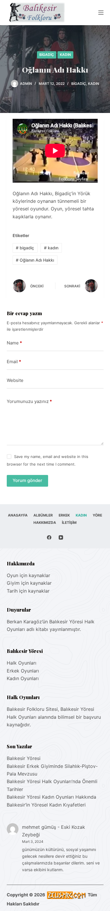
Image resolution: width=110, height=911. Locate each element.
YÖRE (97, 515)
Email (14, 361)
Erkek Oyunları (23, 671)
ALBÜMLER (43, 515)
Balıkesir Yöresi (23, 758)
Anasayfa (18, 515)
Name (14, 343)
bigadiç (25, 247)
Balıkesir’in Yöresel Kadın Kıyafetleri (46, 805)
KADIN (65, 54)
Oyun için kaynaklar (28, 575)
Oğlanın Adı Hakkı (35, 260)
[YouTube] (61, 537)
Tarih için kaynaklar (28, 591)
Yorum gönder (27, 480)
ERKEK (64, 515)
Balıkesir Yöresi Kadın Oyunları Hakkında (51, 797)
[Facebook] (49, 537)
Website (15, 380)
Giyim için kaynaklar (29, 583)
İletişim (69, 522)
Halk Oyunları (21, 663)
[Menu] (101, 12)
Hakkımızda (44, 522)
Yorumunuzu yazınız (29, 401)
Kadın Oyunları (23, 678)
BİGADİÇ (46, 54)
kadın (51, 247)
